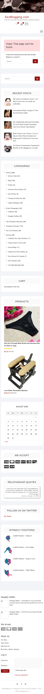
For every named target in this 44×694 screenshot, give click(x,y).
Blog (9, 180)
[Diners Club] (29, 461)
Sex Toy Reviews (12, 230)
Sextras (8, 235)
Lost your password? (21, 675)
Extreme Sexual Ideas (15, 189)
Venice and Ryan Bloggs (28, 688)
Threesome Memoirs (15, 198)
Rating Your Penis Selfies (16, 252)
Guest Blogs (12, 247)
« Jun (6, 441)
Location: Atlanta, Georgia (10, 649)
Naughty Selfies (13, 216)
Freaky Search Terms (15, 243)
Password (4, 665)
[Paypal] (23, 461)
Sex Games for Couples (16, 256)
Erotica (10, 185)
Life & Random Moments (14, 221)
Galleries (11, 211)
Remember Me (21, 670)
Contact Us (6, 646)
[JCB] (12, 466)
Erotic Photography (12, 208)
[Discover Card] (34, 461)
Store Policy (5, 643)
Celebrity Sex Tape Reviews (17, 238)
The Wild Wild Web (14, 265)
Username (4, 660)
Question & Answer (12, 226)
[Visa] (17, 461)
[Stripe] (6, 466)
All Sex (8, 172)
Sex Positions (12, 261)
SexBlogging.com (17, 17)
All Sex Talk (12, 176)
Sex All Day (12, 194)
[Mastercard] (12, 461)
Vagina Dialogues (14, 203)
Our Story (4, 640)
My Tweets (7, 516)
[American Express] (6, 461)
